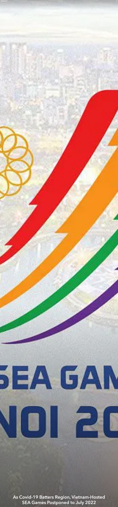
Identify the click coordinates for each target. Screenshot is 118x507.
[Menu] (116, 1)
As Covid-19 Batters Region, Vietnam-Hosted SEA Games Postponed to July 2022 (59, 500)
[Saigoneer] (4, 1)
